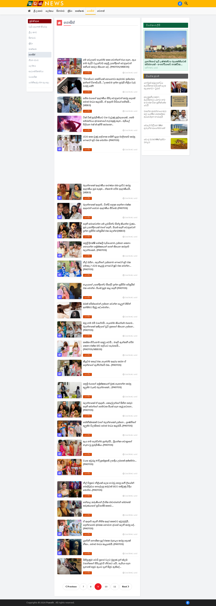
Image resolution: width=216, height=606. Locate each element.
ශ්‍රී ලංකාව (38, 11)
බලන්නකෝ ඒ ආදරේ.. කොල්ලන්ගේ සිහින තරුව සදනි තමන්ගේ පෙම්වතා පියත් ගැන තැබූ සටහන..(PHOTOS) (108, 407)
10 (106, 586)
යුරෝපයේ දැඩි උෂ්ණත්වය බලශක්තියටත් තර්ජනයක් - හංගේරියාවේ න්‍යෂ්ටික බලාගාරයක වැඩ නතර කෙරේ (165, 63)
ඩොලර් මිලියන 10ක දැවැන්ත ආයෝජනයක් (154, 126)
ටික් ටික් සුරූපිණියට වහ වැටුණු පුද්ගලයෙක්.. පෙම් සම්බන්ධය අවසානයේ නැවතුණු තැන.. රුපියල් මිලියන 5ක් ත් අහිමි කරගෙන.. (108, 121)
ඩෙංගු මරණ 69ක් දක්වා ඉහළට (154, 141)
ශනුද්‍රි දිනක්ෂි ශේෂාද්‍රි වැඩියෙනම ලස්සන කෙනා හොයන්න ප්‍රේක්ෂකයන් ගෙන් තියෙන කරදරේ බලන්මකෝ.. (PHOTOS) (106, 247)
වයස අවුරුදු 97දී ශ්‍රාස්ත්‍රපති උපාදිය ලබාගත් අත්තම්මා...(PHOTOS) (110, 462)
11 (114, 586)
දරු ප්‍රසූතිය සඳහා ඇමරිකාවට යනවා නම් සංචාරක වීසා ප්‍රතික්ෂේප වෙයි (155, 101)
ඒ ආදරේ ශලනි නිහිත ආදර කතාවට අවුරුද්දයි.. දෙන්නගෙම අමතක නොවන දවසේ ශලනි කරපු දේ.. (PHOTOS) (109, 525)
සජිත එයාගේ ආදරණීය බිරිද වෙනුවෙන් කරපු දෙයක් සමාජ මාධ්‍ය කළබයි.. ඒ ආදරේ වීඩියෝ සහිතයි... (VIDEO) (109, 102)
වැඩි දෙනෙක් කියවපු (38, 27)
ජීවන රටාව (34, 60)
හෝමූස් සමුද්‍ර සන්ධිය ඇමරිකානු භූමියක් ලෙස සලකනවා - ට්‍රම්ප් (155, 86)
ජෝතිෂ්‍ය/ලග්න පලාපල (39, 82)
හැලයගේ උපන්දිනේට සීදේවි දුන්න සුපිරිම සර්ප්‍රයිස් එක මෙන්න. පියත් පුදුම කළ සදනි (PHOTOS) (109, 286)
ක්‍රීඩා (70, 11)
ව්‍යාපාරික (33, 77)
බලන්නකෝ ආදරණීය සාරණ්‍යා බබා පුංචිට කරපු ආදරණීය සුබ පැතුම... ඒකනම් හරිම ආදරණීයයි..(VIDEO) (107, 189)
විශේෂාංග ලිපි (153, 25)
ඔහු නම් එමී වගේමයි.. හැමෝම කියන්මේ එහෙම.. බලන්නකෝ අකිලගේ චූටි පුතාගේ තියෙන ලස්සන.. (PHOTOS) (108, 327)
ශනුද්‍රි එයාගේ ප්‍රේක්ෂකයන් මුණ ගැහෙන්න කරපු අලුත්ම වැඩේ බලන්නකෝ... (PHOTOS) (107, 385)
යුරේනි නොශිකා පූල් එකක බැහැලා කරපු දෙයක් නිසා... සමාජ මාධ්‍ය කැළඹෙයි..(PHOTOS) (107, 542)
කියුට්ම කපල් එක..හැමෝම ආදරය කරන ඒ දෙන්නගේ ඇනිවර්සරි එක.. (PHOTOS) (104, 363)
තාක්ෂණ (79, 11)
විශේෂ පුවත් (152, 76)
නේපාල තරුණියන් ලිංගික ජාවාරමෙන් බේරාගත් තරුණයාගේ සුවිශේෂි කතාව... (106, 504)
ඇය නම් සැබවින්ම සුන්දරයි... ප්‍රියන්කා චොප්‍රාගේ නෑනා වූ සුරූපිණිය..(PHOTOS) (107, 443)
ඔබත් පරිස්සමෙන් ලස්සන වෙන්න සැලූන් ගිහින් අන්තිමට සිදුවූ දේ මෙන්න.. (107, 305)
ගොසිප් (90, 11)
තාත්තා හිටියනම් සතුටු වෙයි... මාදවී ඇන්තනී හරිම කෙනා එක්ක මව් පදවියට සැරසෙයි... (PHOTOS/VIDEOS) (108, 346)
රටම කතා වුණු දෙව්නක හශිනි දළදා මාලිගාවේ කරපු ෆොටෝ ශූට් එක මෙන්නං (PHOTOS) (109, 138)
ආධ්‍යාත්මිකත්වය (36, 71)
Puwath (50, 602)
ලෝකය (49, 11)
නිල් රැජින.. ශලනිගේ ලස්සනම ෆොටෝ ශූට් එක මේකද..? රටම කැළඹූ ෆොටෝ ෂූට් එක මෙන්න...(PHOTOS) (107, 266)
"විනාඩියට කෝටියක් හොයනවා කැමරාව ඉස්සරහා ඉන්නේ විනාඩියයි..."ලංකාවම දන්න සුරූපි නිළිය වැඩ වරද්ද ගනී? (109, 83)
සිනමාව (60, 11)
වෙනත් (100, 11)
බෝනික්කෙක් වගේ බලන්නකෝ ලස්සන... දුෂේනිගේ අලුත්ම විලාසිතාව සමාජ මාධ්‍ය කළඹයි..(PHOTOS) (109, 424)
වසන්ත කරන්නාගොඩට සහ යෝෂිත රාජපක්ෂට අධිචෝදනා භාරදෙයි (155, 114)
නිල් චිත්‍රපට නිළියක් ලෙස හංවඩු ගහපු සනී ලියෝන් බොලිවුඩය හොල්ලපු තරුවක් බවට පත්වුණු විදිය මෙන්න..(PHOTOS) (108, 487)
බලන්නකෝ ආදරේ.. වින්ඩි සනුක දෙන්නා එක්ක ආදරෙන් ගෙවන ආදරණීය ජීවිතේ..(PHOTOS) (107, 206)
